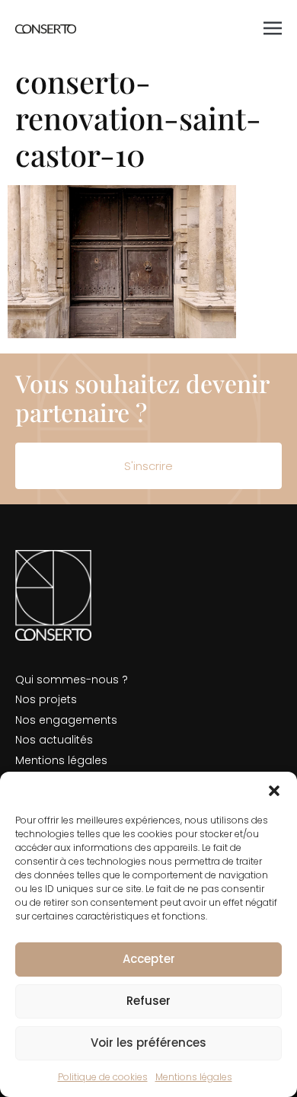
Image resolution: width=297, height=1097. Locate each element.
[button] (274, 790)
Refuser (148, 1001)
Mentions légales (193, 1076)
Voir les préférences (148, 1043)
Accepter (149, 959)
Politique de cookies (103, 1076)
